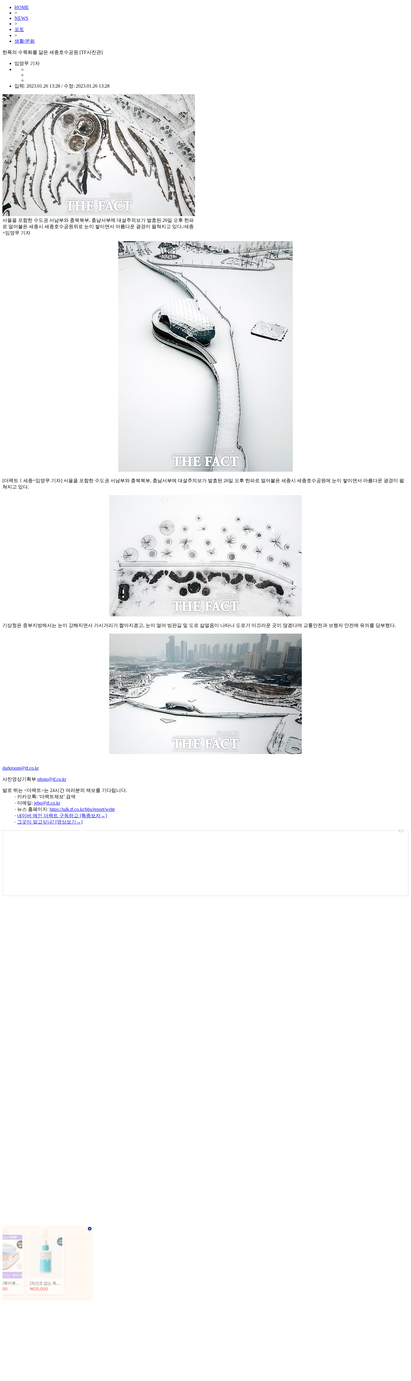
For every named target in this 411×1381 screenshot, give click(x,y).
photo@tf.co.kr (51, 779)
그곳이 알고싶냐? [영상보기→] (49, 821)
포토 (19, 29)
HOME (21, 7)
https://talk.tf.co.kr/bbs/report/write (82, 809)
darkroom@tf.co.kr (20, 768)
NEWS (21, 18)
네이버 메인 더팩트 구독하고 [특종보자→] (62, 815)
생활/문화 (24, 41)
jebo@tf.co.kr (47, 802)
